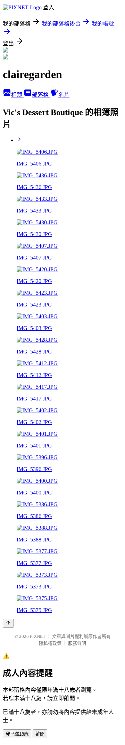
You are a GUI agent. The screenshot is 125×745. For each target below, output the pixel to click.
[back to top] (8, 623)
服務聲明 (77, 643)
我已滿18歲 (17, 734)
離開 (39, 734)
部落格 (41, 95)
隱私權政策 (50, 643)
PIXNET (37, 636)
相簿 (17, 95)
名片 (63, 95)
